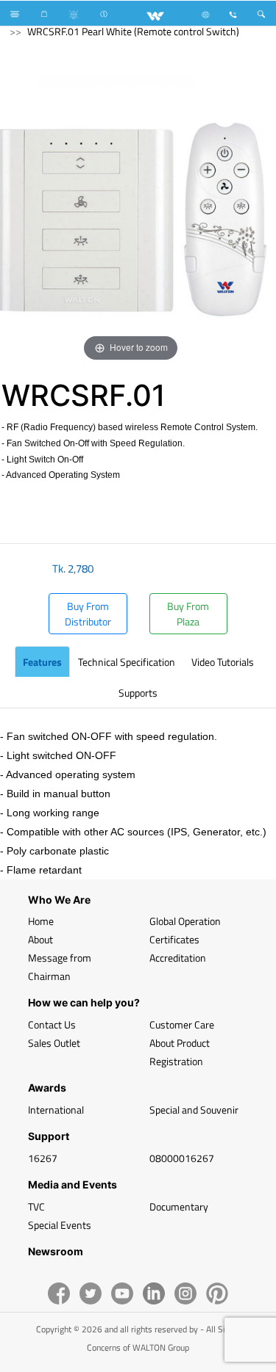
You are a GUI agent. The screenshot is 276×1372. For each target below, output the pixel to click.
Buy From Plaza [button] (188, 613)
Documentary (178, 1206)
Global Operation (185, 921)
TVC (36, 1206)
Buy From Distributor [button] (88, 613)
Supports (138, 692)
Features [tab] (42, 661)
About (40, 939)
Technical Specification (126, 661)
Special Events (59, 1225)
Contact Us (52, 1024)
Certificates (174, 939)
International (56, 1109)
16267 (42, 1158)
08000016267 (181, 1158)
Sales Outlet (54, 1042)
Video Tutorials (222, 661)
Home (41, 921)
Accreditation (177, 957)
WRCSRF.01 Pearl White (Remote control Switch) (133, 31)
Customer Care (181, 1024)
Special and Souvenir (193, 1109)
